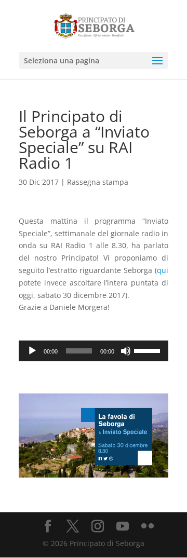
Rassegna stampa (97, 182)
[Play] (32, 351)
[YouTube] (122, 526)
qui (162, 270)
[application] (93, 351)
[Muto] (126, 351)
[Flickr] (147, 526)
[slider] (148, 350)
